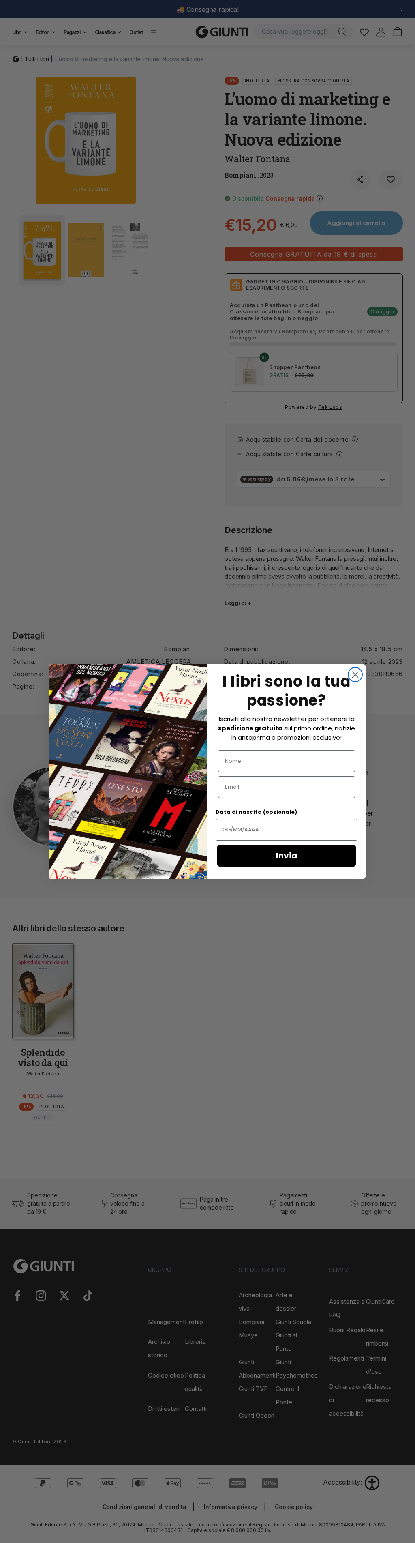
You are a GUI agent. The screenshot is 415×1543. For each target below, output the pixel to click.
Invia (286, 855)
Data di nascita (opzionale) (256, 812)
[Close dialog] (355, 674)
